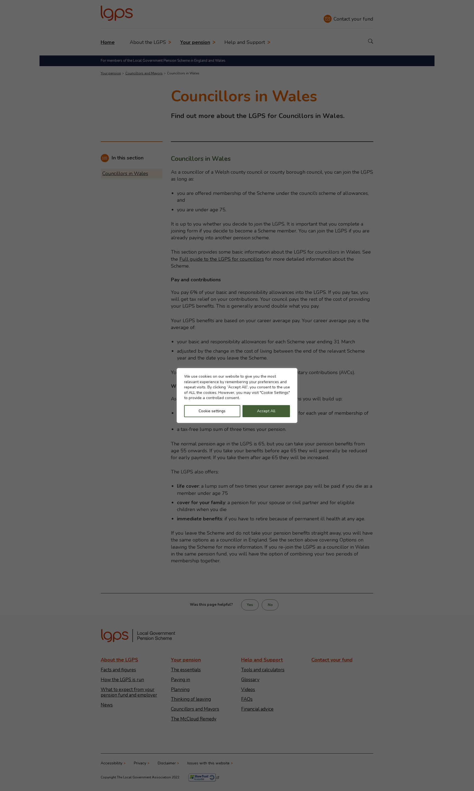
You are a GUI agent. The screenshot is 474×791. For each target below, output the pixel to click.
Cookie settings (212, 411)
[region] (237, 395)
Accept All (266, 411)
